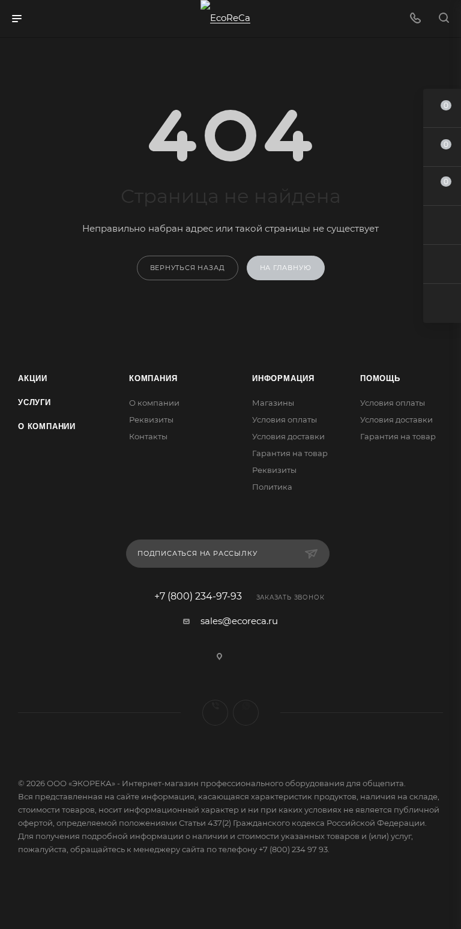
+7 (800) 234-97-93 (198, 596)
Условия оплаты (284, 419)
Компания (153, 378)
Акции (32, 378)
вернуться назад (187, 267)
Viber (215, 713)
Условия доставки (288, 436)
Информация (283, 378)
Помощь (380, 378)
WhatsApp (246, 713)
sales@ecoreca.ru (239, 621)
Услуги (34, 402)
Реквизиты (151, 419)
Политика (272, 487)
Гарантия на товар (290, 453)
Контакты (148, 436)
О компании (47, 426)
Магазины (273, 402)
